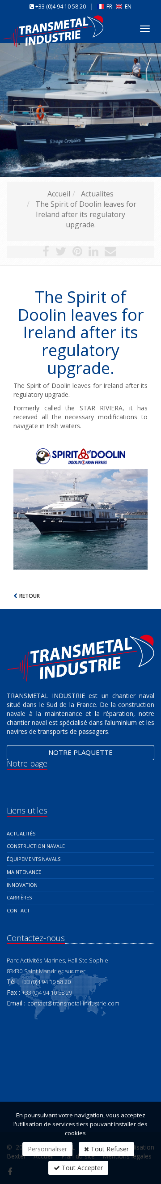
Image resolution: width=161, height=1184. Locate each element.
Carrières (19, 897)
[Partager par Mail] (110, 253)
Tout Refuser (109, 1149)
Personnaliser (47, 1149)
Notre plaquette (80, 752)
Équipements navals (33, 859)
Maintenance (24, 872)
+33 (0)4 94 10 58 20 (60, 6)
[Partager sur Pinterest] (77, 253)
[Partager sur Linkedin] (93, 253)
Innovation (22, 885)
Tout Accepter (81, 1167)
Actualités (21, 833)
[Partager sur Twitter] (60, 253)
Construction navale (36, 846)
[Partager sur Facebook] (45, 253)
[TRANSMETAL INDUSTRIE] (54, 24)
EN (127, 6)
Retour (29, 596)
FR (109, 6)
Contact (18, 910)
